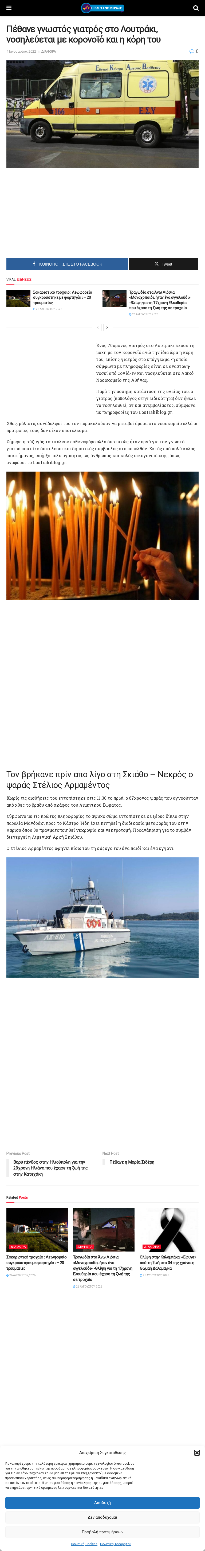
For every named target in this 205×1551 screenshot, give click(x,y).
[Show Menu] (8, 8)
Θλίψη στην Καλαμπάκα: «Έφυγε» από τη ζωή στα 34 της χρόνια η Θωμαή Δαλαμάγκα (168, 1263)
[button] (197, 1452)
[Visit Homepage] (102, 8)
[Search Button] (196, 8)
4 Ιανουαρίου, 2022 (21, 51)
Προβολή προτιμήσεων (102, 1532)
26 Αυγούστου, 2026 (49, 309)
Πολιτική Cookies (84, 1544)
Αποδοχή (102, 1502)
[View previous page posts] (98, 327)
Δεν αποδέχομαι (102, 1517)
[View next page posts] (107, 327)
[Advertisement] (57, 210)
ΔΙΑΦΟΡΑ (48, 51)
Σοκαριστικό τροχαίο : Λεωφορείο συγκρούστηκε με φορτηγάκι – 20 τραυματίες (62, 297)
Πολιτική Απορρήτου (115, 1544)
